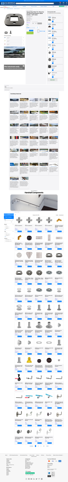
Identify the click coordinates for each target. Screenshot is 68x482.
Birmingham (8, 470)
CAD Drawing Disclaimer (13, 455)
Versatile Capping (44, 169)
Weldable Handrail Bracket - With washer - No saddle (29, 383)
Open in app (42, 31)
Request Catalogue (44, 6)
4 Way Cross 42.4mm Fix (18, 225)
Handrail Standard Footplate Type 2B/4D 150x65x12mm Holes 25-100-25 (39, 244)
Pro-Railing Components (53, 130)
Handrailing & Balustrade (10, 8)
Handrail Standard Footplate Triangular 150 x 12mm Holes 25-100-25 (29, 261)
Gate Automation (27, 466)
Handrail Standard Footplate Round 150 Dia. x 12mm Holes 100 (19, 261)
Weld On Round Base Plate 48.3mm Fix (58, 278)
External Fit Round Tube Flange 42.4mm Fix (58, 331)
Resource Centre (34, 6)
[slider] (12, 220)
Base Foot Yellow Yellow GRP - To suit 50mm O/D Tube (29, 366)
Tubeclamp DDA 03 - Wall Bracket (48, 402)
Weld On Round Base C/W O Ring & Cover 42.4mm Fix (19, 296)
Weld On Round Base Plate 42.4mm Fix (48, 278)
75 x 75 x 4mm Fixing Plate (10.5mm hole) (54, 66)
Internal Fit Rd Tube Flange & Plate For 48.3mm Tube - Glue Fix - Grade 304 (29, 331)
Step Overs (24, 183)
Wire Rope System (24, 156)
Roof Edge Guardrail (14, 130)
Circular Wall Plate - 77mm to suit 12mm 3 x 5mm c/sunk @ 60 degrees (29, 279)
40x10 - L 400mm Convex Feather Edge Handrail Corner (54, 38)
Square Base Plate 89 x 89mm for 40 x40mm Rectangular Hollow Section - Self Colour (59, 261)
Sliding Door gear (27, 467)
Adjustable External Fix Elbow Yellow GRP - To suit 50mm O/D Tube (19, 244)
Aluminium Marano (14, 155)
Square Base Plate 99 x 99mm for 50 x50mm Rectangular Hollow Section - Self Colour (19, 279)
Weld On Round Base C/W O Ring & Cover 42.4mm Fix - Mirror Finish (19, 314)
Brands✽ (24, 6)
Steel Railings (24, 170)
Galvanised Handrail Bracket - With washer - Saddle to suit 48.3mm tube (49, 384)
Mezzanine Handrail (24, 117)
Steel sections (27, 460)
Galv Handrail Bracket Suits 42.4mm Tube (49, 437)
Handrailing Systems (53, 141)
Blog (53, 6)
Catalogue (7, 460)
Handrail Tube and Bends (53, 169)
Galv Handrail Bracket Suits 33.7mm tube (39, 437)
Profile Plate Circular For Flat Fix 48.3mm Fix (49, 348)
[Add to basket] (52, 21)
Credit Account (34, 456)
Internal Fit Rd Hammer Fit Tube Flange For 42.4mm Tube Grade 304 (38, 331)
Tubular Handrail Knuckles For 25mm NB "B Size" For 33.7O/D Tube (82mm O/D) (48, 366)
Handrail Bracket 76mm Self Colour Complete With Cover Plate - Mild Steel (59, 403)
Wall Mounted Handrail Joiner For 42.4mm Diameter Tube (39, 402)
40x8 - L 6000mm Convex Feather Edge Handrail (54, 31)
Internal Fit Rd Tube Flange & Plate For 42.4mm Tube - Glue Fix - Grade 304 (19, 331)
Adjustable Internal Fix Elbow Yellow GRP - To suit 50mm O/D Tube (59, 226)
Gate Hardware (27, 465)
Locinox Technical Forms (10, 464)
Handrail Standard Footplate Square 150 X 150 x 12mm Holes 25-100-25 (39, 261)
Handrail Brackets (34, 104)
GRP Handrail (24, 105)
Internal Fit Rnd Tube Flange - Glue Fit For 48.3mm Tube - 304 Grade (59, 314)
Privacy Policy (48, 455)
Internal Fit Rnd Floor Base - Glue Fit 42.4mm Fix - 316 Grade (59, 349)
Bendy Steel (34, 169)
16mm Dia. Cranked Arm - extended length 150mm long (19, 402)
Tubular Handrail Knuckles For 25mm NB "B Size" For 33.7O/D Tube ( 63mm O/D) (38, 366)
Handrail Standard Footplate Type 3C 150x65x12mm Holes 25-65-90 (49, 244)
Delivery (42, 455)
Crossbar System (34, 154)
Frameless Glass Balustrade (24, 130)
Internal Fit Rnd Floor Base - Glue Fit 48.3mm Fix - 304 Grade (39, 314)
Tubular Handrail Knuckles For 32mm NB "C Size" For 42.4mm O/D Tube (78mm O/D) (29, 244)
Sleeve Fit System (44, 154)
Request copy (39, 23)
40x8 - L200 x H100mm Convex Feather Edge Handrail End (54, 45)
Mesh (26, 461)
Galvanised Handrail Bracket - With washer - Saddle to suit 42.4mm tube (39, 384)
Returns (37, 455)
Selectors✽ (14, 6)
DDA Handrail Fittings (14, 184)
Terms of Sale (31, 455)
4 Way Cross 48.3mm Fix (28, 225)
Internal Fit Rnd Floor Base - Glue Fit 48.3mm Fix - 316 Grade (19, 366)
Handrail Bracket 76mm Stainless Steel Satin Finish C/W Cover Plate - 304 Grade (48, 420)
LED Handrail (53, 155)
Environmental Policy (23, 455)
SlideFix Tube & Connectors (14, 169)
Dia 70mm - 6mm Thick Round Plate (54, 52)
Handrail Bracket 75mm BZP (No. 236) (29, 420)
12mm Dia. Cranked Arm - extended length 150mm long (59, 383)
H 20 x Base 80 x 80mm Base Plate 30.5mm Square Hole (54, 24)
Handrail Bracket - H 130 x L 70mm (19, 383)
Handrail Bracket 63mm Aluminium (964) (38, 420)
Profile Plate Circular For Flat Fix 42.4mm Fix (39, 348)
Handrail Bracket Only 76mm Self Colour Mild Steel (19, 420)
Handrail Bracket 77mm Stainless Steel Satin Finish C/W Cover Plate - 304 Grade (58, 420)
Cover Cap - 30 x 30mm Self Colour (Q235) (54, 17)
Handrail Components (17, 8)
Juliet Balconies (53, 104)
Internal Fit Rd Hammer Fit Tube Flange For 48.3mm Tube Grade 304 (48, 331)
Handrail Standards (53, 117)
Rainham (7, 468)
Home (4, 8)
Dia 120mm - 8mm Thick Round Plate (54, 59)
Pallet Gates (34, 142)
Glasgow (7, 469)
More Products (27, 468)
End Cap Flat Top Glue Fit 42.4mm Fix (58, 366)
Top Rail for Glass (34, 117)
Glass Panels (34, 130)
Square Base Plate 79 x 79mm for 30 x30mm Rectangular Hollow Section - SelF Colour (49, 261)
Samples (7, 461)
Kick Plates (14, 117)
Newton (7, 473)
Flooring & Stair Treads (28, 464)
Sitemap (7, 465)
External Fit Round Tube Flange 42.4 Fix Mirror (18, 348)
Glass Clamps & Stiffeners (44, 130)
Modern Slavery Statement (57, 455)
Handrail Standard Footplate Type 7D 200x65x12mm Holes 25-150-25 (59, 244)
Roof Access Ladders (44, 142)
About (6, 455)
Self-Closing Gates (24, 142)
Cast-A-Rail (14, 104)
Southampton (8, 471)
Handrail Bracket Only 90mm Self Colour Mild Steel (29, 437)
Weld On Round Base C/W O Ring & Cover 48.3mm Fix (29, 296)
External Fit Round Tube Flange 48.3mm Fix (28, 348)
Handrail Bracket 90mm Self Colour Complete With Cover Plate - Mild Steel (19, 438)
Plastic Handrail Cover (14, 142)
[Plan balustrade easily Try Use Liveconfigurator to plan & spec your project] (14, 69)
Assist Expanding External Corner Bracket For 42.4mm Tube (29, 403)
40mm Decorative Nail (54, 72)
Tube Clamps (44, 117)
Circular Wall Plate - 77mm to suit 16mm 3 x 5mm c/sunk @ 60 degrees (39, 279)
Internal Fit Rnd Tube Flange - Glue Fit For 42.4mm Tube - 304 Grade (49, 314)
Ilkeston (7, 472)
